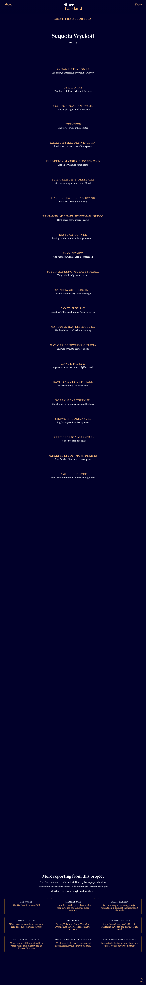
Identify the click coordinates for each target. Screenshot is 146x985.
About (8, 4)
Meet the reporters (73, 19)
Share (138, 4)
